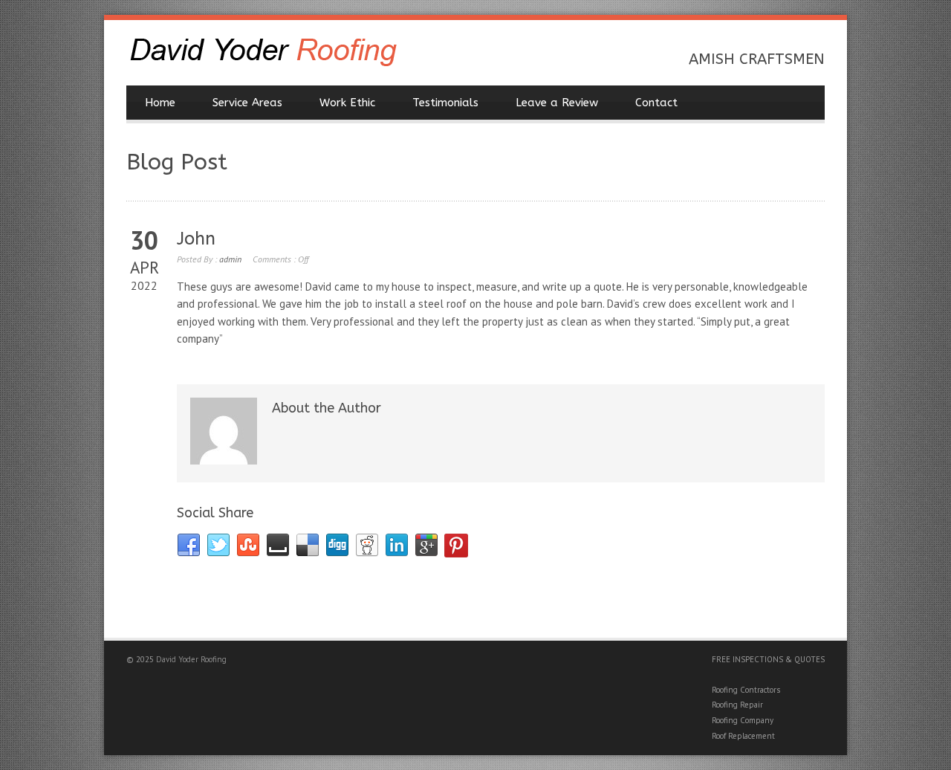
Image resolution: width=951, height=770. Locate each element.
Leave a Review (557, 102)
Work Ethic (347, 102)
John (196, 238)
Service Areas (247, 102)
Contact (656, 102)
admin (230, 259)
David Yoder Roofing (191, 659)
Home (160, 102)
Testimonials (445, 102)
